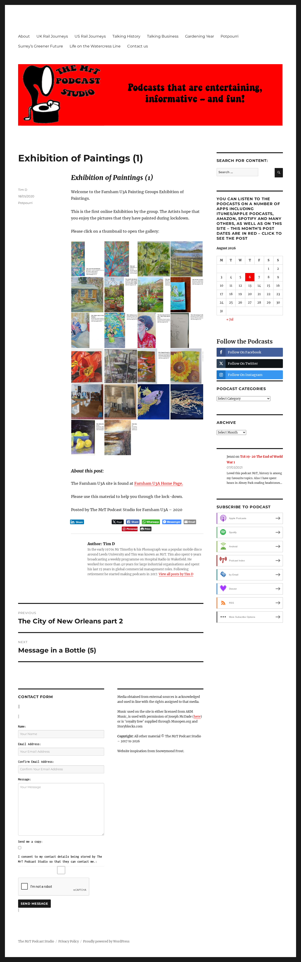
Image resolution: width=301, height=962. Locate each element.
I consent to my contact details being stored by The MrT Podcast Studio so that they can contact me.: (60, 859)
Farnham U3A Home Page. (158, 483)
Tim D (22, 190)
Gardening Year (199, 36)
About (24, 36)
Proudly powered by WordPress (106, 941)
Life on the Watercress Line (95, 46)
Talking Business (162, 36)
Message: (24, 779)
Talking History (126, 36)
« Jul (229, 319)
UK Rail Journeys (52, 36)
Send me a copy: (30, 841)
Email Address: (29, 744)
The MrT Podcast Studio (36, 941)
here (197, 717)
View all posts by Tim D (176, 574)
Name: (22, 726)
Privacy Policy (68, 941)
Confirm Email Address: (36, 761)
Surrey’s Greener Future (40, 46)
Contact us (137, 46)
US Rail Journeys (90, 36)
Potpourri (229, 36)
